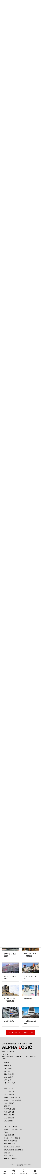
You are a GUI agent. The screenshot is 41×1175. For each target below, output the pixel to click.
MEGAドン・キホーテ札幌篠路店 (13, 1100)
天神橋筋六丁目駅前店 (30, 1022)
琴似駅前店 (7, 1106)
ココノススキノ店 (9, 1091)
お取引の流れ (7, 1068)
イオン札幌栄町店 (9, 1103)
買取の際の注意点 (9, 1074)
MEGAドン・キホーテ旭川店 (30, 955)
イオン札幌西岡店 (9, 1112)
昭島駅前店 (28, 999)
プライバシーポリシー (10, 1083)
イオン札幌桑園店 (9, 1094)
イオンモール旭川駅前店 (10, 955)
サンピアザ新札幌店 (9, 1109)
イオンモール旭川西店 (10, 977)
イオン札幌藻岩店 (9, 1115)
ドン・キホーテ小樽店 (10, 1126)
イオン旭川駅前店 (9, 1135)
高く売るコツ (7, 1071)
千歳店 (6, 1132)
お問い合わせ (7, 1080)
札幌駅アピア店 (8, 1088)
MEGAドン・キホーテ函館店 (12, 1147)
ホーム (13, 1173)
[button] (20, 1032)
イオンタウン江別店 (30, 977)
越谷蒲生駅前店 (9, 1021)
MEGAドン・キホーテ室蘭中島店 (10, 1000)
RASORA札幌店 (8, 1121)
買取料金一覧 (7, 1065)
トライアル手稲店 (9, 1118)
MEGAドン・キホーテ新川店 (12, 1097)
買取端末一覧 (23, 1173)
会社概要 (6, 1062)
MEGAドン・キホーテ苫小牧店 (13, 1129)
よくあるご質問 (8, 1077)
